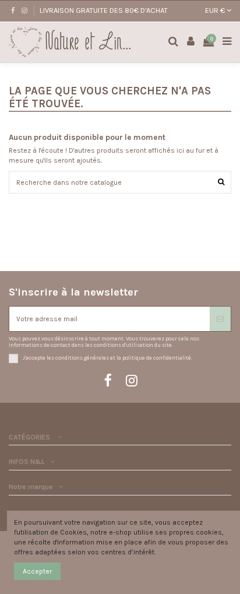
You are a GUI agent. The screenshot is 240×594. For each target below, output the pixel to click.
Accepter (37, 571)
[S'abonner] (220, 319)
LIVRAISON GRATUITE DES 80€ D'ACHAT (104, 10)
